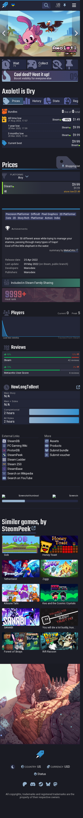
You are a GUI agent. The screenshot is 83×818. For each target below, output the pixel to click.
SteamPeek (15, 455)
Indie (57, 217)
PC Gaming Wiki (17, 445)
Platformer (37, 217)
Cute (8, 217)
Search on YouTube (19, 478)
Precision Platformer (17, 214)
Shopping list (72, 166)
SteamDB (13, 441)
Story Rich (23, 217)
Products (55, 445)
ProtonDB (13, 450)
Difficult (35, 214)
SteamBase (15, 468)
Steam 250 (14, 464)
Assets (54, 441)
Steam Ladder (16, 459)
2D (14, 217)
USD (60, 766)
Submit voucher (60, 455)
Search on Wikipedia (20, 473)
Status (41, 774)
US (33, 766)
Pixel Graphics (50, 214)
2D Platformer (67, 214)
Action (49, 217)
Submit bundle (59, 450)
